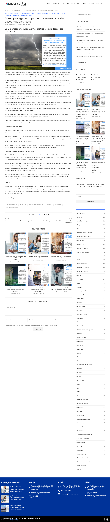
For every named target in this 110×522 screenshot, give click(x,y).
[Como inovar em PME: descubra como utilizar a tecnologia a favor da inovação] (61, 243)
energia (91, 302)
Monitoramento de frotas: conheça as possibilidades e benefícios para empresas (82, 165)
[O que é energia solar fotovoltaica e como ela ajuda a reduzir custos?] (83, 127)
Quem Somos (56, 3)
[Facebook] (30, 496)
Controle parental (91, 271)
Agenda (83, 3)
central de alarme (91, 248)
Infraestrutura (91, 337)
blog (91, 225)
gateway (91, 318)
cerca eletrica (91, 256)
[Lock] (107, 519)
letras (91, 357)
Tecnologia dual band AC (91, 434)
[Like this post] (40, 214)
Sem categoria (91, 423)
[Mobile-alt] (104, 519)
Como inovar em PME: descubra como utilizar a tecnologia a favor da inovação (98, 139)
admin (13, 24)
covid (91, 283)
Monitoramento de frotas (91, 365)
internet (91, 353)
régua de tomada (91, 403)
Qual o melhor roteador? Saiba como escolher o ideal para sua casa (98, 112)
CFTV (16, 13)
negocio (54, 13)
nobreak (91, 372)
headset (91, 322)
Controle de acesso (91, 267)
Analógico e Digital (91, 221)
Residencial (8, 15)
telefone (91, 446)
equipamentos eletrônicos (36, 204)
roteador (91, 411)
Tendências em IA (91, 458)
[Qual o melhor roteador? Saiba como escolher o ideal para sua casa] (38, 243)
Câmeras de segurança (91, 236)
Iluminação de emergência (91, 330)
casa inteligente (16, 10)
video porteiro (91, 466)
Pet (91, 384)
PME (91, 392)
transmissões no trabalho (91, 462)
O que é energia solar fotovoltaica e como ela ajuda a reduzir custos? (82, 139)
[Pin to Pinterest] (46, 214)
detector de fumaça (91, 295)
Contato (99, 3)
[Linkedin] (36, 496)
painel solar (91, 380)
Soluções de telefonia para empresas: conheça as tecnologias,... (38, 289)
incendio (91, 333)
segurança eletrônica (12, 207)
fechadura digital (91, 314)
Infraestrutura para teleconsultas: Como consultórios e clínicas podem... (15, 257)
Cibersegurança (24, 13)
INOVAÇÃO (91, 341)
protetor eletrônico (91, 399)
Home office (91, 326)
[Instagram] (33, 496)
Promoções (75, 3)
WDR (91, 469)
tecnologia (91, 431)
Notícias (91, 3)
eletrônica (23, 204)
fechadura (91, 310)
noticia (91, 376)
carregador (91, 240)
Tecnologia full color (91, 438)
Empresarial (46, 13)
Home (48, 3)
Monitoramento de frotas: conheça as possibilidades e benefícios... (15, 289)
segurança (16, 15)
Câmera (91, 229)
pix (91, 388)
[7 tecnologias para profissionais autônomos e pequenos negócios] (61, 275)
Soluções (66, 3)
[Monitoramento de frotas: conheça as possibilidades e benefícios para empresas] (15, 275)
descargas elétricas (36, 13)
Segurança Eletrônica (26, 15)
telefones (91, 450)
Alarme (91, 217)
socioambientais (91, 427)
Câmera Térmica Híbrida (91, 232)
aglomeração (91, 213)
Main (91, 361)
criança (91, 287)
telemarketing (91, 454)
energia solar (91, 306)
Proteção (60, 13)
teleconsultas (91, 442)
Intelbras (91, 345)
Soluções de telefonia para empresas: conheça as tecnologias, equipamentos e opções (98, 166)
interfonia (91, 349)
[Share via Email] (48, 214)
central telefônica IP (91, 252)
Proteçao (49, 204)
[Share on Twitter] (44, 214)
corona (91, 275)
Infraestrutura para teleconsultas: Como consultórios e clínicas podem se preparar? (82, 113)
